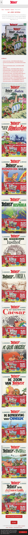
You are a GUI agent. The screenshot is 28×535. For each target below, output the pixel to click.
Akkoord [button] (23, 532)
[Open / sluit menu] (1, 2)
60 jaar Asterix (17, 9)
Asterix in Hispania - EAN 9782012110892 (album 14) (13, 68)
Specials (12, 9)
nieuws (19, 525)
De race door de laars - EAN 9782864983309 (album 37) (13, 81)
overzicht (23, 525)
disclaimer (11, 527)
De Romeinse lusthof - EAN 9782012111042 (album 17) (13, 70)
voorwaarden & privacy (18, 527)
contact (7, 527)
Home (3, 9)
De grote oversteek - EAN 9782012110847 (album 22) (13, 74)
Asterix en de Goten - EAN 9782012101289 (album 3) (13, 60)
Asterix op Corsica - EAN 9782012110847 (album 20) (13, 71)
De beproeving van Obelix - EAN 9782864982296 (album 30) (14, 78)
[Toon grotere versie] (14, 39)
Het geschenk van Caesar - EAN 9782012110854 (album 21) (14, 73)
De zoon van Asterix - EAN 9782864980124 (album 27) (13, 76)
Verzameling (7, 9)
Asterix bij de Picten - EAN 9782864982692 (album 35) (13, 79)
